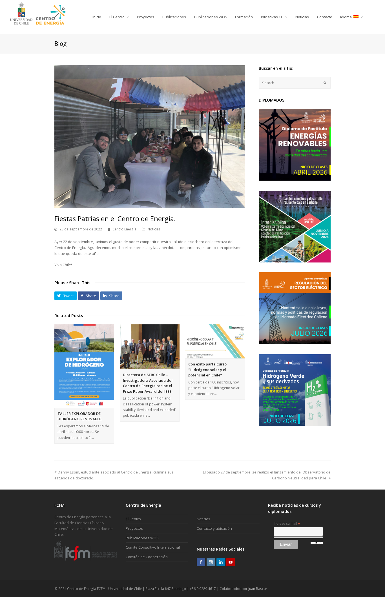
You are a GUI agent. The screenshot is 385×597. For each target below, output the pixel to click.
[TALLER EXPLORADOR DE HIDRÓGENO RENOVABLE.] (84, 366)
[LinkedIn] (220, 562)
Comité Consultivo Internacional (153, 547)
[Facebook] (201, 562)
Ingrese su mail (287, 524)
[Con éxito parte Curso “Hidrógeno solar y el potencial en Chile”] (215, 341)
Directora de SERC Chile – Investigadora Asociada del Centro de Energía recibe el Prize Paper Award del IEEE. (147, 383)
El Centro (133, 518)
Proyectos (134, 528)
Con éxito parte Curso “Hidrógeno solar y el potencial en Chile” (207, 370)
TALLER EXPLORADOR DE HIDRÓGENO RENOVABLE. (79, 416)
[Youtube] (230, 562)
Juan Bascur (257, 588)
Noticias (154, 229)
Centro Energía (124, 229)
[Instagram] (211, 562)
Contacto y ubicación (214, 528)
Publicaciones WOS (142, 537)
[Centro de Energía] (38, 16)
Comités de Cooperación (147, 556)
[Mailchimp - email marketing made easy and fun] (317, 543)
